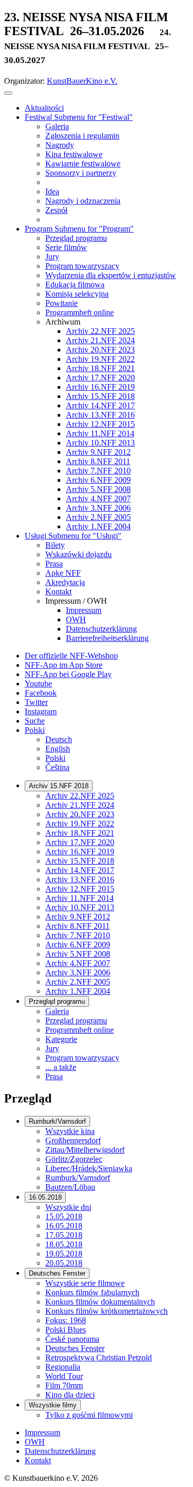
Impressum (42, 1432)
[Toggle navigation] (8, 93)
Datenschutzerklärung (60, 1451)
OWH (35, 1441)
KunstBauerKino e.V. (82, 80)
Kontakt (38, 1460)
